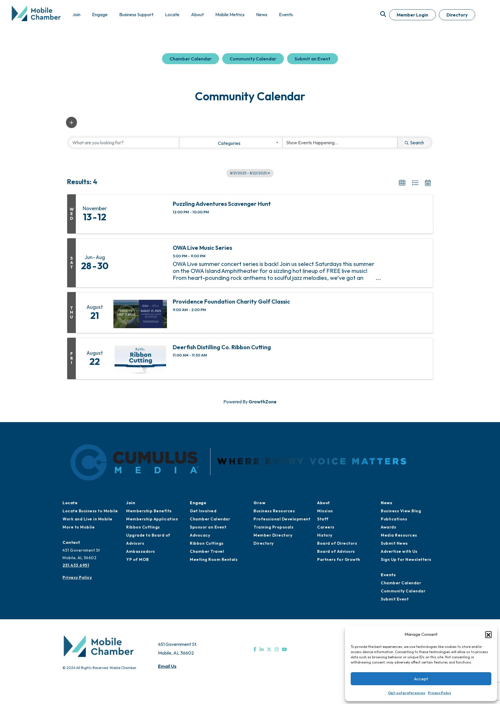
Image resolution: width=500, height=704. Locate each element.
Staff (323, 519)
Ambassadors (140, 551)
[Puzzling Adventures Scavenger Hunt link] (140, 214)
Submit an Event (312, 59)
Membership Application (152, 519)
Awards (388, 527)
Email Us (167, 666)
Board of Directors (337, 543)
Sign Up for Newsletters (406, 559)
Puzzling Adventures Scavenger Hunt (222, 203)
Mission (325, 510)
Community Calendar (253, 59)
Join (130, 502)
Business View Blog (401, 510)
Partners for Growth (338, 559)
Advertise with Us (399, 551)
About (323, 502)
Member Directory (272, 535)
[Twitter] (269, 649)
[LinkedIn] (262, 649)
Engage (198, 502)
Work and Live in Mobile (87, 519)
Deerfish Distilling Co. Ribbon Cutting (222, 347)
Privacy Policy (439, 693)
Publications (394, 519)
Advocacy (200, 535)
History (324, 535)
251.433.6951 (75, 565)
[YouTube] (284, 649)
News (386, 502)
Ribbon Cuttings (143, 527)
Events (388, 574)
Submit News (394, 543)
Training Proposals (273, 527)
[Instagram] (277, 649)
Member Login (412, 15)
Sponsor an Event (208, 527)
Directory (457, 15)
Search (417, 142)
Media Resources (399, 535)
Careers (325, 527)
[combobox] (230, 142)
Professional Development (281, 519)
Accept (421, 678)
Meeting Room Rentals (214, 559)
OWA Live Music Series (202, 247)
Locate (70, 502)
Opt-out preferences (406, 693)
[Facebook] (254, 649)
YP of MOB (137, 559)
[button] (488, 634)
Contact (71, 542)
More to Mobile (78, 527)
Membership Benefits (149, 510)
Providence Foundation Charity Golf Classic (231, 301)
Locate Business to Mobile (90, 510)
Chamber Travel (207, 551)
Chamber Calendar (191, 59)
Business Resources (274, 510)
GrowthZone (263, 401)
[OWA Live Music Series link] (140, 262)
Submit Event (395, 599)
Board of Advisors (336, 551)
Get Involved (203, 510)
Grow (259, 502)
